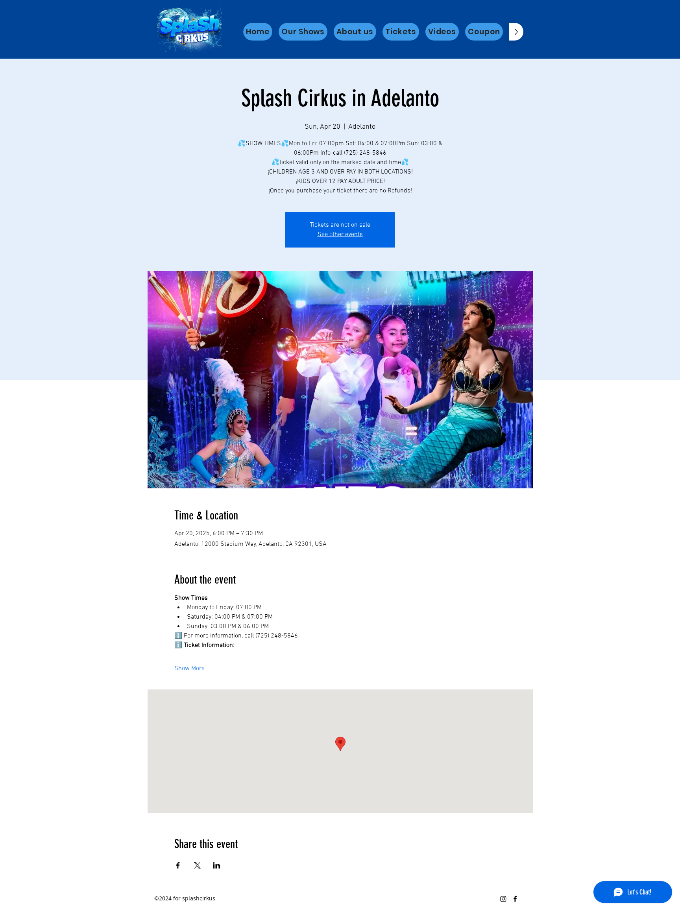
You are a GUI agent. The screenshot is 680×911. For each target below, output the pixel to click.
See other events (340, 234)
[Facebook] (515, 899)
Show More (189, 669)
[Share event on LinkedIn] (216, 865)
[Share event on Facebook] (178, 865)
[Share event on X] (197, 865)
